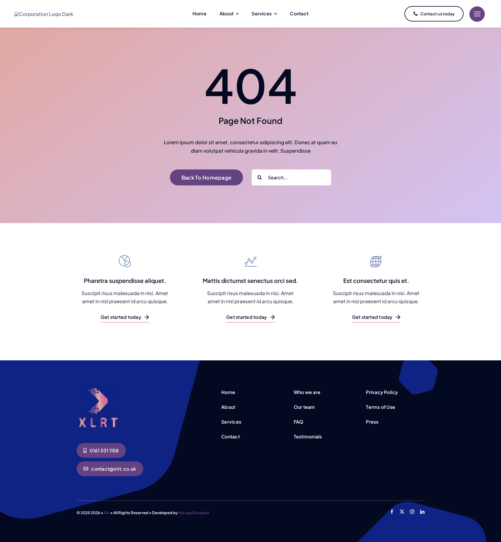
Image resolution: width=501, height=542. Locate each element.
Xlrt (107, 512)
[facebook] (392, 512)
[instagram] (412, 512)
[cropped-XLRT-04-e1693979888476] (98, 389)
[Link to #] (477, 14)
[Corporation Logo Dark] (43, 14)
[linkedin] (422, 512)
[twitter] (402, 512)
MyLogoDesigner (193, 512)
